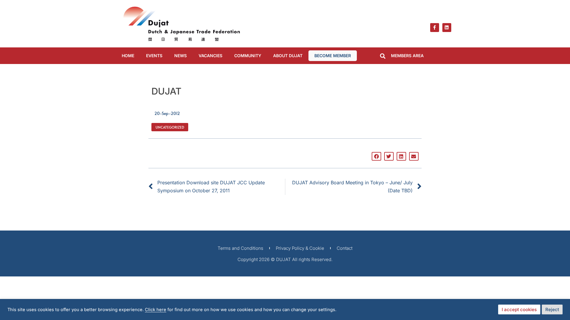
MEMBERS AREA (407, 55)
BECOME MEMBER (332, 55)
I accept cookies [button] (519, 309)
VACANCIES (210, 55)
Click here (155, 309)
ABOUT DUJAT (288, 55)
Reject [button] (552, 309)
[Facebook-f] (434, 27)
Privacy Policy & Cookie (300, 248)
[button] (382, 56)
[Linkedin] (446, 27)
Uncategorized (170, 127)
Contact (344, 248)
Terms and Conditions (240, 248)
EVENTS (154, 55)
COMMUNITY (247, 55)
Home (128, 55)
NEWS (180, 55)
